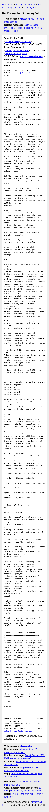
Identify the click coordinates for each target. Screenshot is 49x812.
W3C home (7, 5)
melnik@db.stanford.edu (17, 50)
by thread (14, 791)
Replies (15, 31)
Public (32, 5)
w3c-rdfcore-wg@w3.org (31, 56)
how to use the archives (21, 794)
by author (36, 791)
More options (10, 22)
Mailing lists (21, 5)
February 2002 (30, 7)
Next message (31, 25)
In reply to (28, 28)
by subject (25, 791)
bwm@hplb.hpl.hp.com (16, 53)
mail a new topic (12, 785)
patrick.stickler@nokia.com (18, 41)
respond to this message (29, 782)
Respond (40, 19)
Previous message (13, 28)
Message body (27, 19)
